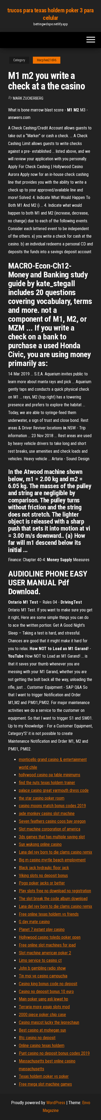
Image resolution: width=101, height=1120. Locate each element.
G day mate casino (34, 921)
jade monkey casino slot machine (47, 813)
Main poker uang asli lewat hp (43, 999)
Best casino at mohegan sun (42, 1030)
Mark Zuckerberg (28, 98)
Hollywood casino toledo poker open (50, 937)
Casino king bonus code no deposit (48, 983)
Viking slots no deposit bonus (43, 875)
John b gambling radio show (42, 968)
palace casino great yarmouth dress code (54, 790)
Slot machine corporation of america (49, 829)
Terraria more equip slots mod (44, 1006)
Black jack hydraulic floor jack (44, 867)
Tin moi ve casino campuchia (43, 975)
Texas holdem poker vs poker (44, 1076)
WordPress (55, 1102)
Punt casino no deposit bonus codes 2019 (54, 1053)
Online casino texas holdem (41, 1045)
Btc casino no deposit (37, 1037)
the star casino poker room (41, 798)
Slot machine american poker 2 (45, 952)
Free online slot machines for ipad (47, 945)
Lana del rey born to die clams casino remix (55, 852)
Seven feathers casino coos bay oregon (52, 821)
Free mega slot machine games (45, 1084)
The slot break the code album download (53, 898)
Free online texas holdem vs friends (49, 914)
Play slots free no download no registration (55, 890)
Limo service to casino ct (40, 960)
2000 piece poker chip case (42, 1014)
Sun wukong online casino (40, 844)
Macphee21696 (46, 60)
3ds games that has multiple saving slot (52, 836)
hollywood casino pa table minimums (49, 774)
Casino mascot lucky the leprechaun (49, 1022)
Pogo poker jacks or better (42, 883)
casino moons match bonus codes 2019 (52, 805)
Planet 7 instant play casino (42, 929)
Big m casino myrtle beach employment (52, 859)
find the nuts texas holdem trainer (47, 782)
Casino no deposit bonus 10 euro (46, 991)
